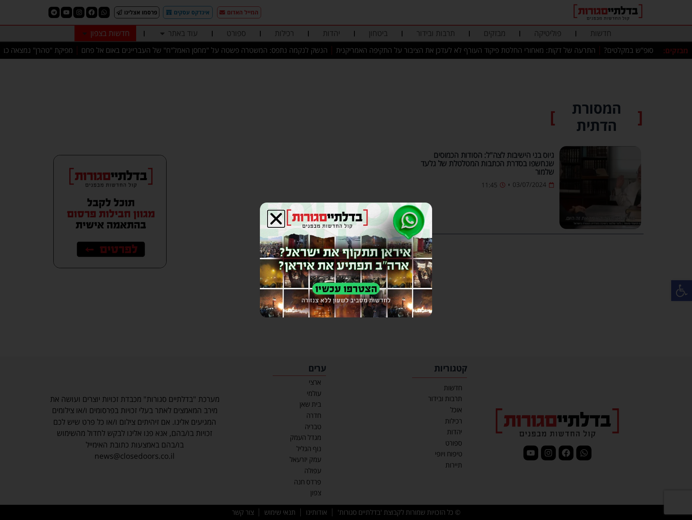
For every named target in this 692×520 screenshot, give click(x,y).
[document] (346, 260)
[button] (276, 219)
